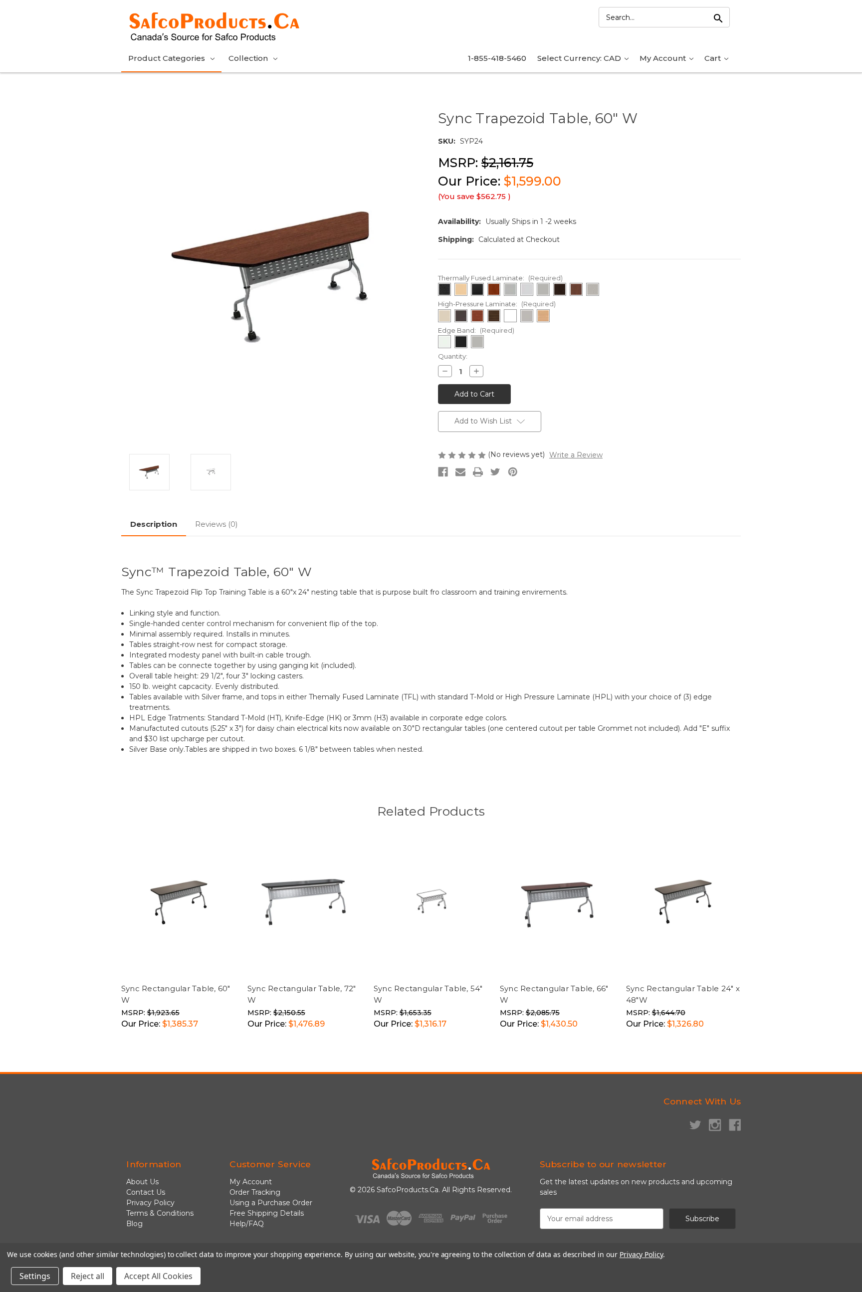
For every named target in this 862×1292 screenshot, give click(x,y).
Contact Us (145, 1192)
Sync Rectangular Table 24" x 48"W (683, 994)
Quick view (146, 958)
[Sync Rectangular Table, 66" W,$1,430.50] (557, 902)
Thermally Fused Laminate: (500, 278)
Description (153, 524)
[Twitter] (495, 472)
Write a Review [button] (576, 454)
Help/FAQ (246, 1223)
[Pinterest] (513, 472)
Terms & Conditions (160, 1213)
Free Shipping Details (266, 1213)
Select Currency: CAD (580, 58)
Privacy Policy (150, 1202)
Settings (34, 1276)
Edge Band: (476, 330)
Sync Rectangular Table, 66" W (554, 994)
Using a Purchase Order (270, 1202)
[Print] (478, 472)
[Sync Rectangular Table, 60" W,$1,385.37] (179, 902)
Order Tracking (254, 1192)
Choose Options (203, 958)
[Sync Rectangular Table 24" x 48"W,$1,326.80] (684, 902)
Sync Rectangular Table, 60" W (175, 994)
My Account (664, 58)
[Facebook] (443, 472)
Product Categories (166, 58)
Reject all (87, 1276)
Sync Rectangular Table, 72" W (301, 994)
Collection (248, 58)
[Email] (460, 472)
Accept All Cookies (158, 1276)
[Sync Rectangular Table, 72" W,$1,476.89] (305, 902)
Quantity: (452, 356)
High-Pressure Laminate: (497, 304)
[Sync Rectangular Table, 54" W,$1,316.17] (431, 902)
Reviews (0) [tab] (216, 524)
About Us (142, 1181)
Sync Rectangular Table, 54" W (428, 994)
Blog (134, 1223)
